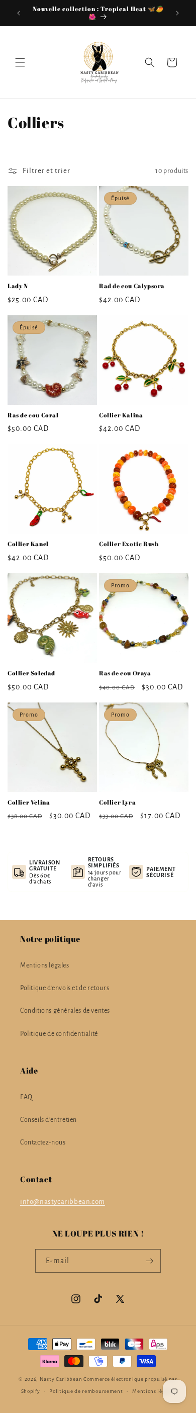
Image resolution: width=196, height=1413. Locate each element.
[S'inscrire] (149, 1261)
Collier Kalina (121, 415)
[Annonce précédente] (19, 13)
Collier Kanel (28, 544)
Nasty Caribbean (61, 1379)
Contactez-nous (42, 1142)
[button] (20, 62)
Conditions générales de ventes (65, 1010)
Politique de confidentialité (59, 1033)
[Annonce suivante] (177, 13)
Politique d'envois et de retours (64, 988)
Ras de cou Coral (33, 415)
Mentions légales (44, 965)
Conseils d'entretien (48, 1119)
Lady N (18, 286)
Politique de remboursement (86, 1391)
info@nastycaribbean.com (62, 1201)
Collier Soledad (31, 673)
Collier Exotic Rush (128, 544)
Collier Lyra (117, 802)
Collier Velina (29, 802)
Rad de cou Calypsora (132, 286)
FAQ (26, 1097)
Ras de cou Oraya (125, 673)
